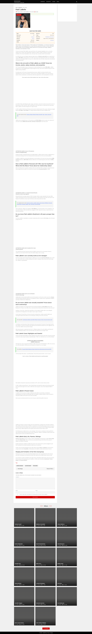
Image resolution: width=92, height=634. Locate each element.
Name (17, 490)
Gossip (53, 1)
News (58, 1)
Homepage (43, 1)
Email (37, 490)
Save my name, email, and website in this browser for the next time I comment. (33, 494)
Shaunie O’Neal (50, 468)
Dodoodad (17, 1)
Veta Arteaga (20, 468)
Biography (48, 1)
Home (17, 7)
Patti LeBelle (35, 465)
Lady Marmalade (28, 465)
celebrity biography (19, 465)
